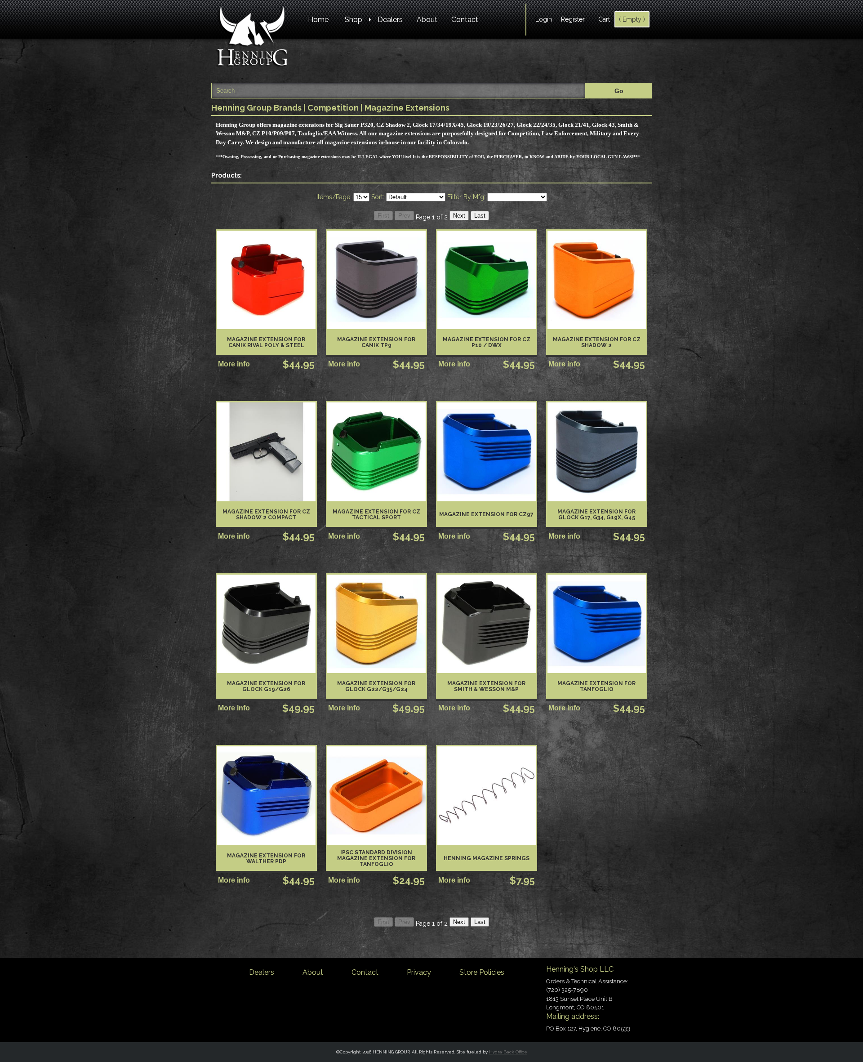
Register (573, 19)
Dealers (390, 19)
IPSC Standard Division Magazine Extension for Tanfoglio (376, 858)
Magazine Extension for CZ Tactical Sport (376, 515)
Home (318, 19)
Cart (604, 19)
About (427, 19)
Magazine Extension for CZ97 (486, 514)
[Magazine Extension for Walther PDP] (266, 795)
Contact (464, 19)
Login (543, 19)
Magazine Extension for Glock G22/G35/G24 (376, 686)
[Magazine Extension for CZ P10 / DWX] (486, 279)
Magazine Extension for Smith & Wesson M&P (486, 686)
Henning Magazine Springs (486, 858)
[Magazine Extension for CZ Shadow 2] (596, 279)
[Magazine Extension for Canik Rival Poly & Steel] (266, 279)
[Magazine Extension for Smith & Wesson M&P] (486, 623)
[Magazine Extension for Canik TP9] (376, 279)
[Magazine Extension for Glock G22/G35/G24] (376, 623)
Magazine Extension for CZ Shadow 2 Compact (266, 515)
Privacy (419, 972)
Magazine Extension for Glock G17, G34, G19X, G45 (596, 515)
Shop (353, 19)
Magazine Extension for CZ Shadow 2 (597, 342)
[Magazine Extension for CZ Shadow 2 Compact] (266, 451)
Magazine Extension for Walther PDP (266, 858)
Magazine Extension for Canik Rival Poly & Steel (266, 342)
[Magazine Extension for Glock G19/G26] (266, 623)
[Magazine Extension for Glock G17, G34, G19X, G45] (596, 451)
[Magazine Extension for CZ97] (486, 451)
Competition (333, 107)
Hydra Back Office (508, 1051)
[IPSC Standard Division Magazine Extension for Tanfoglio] (376, 795)
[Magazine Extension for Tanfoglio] (596, 623)
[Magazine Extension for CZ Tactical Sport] (376, 451)
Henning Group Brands (256, 107)
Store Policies (481, 972)
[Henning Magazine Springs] (486, 795)
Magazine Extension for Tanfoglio (596, 686)
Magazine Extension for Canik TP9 (376, 342)
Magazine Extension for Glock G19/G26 (266, 686)
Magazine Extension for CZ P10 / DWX (486, 342)
